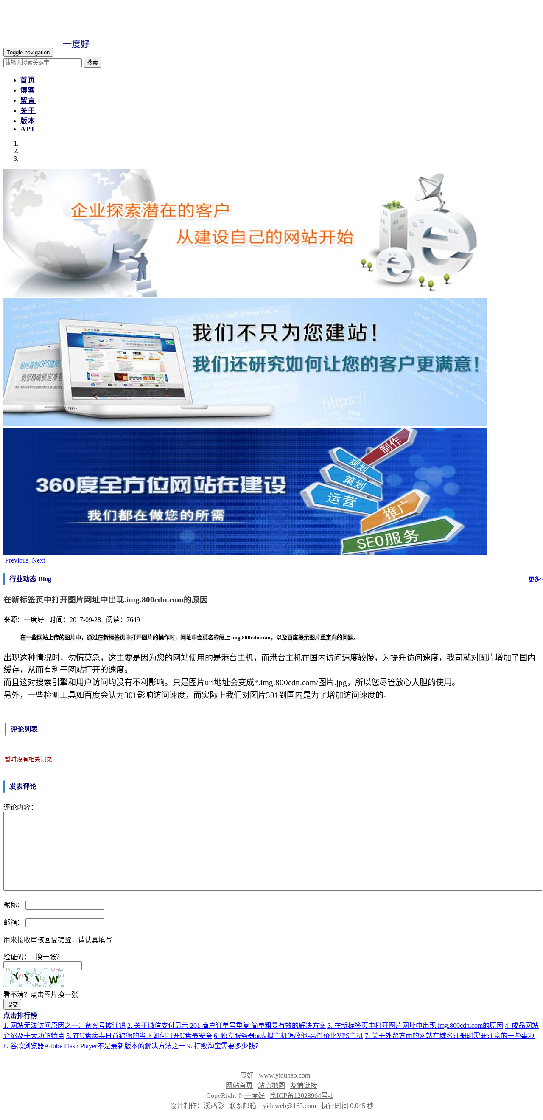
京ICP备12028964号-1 (301, 1095)
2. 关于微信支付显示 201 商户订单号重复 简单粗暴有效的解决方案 (226, 1025)
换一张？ (49, 956)
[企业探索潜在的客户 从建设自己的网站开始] (245, 294)
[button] (16, 560)
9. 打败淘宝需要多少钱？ (224, 1046)
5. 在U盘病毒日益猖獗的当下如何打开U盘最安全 (139, 1035)
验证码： (17, 956)
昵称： (13, 905)
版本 (28, 120)
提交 (12, 1005)
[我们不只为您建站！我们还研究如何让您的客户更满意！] (245, 423)
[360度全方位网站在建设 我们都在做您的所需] (245, 552)
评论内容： (20, 807)
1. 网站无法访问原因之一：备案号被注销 (64, 1025)
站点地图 (271, 1085)
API (27, 128)
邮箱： (13, 922)
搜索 (92, 62)
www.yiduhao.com (284, 1075)
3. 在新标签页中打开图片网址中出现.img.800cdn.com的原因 (415, 1025)
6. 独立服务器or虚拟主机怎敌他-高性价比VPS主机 (288, 1035)
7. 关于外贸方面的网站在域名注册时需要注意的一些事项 (450, 1035)
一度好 (254, 1095)
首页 (28, 80)
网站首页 (239, 1085)
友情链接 (303, 1085)
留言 (28, 100)
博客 (28, 90)
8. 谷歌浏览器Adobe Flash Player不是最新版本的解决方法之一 (94, 1046)
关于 (28, 110)
